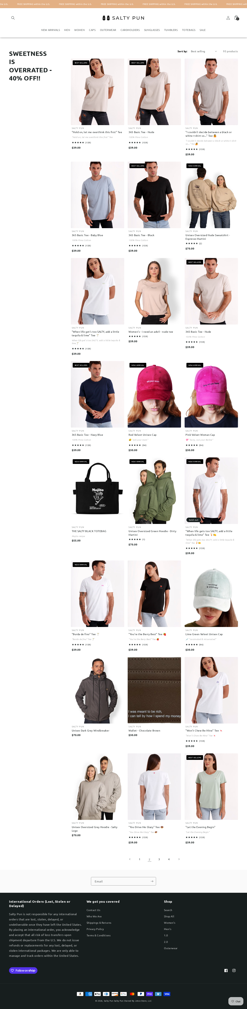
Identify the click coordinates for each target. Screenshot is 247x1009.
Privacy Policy (95, 929)
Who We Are (94, 916)
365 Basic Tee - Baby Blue (87, 235)
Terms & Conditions (99, 935)
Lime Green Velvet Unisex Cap (204, 634)
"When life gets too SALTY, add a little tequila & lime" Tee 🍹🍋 (209, 532)
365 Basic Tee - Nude (141, 132)
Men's (167, 929)
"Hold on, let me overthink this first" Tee (97, 132)
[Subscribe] (152, 881)
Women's (169, 922)
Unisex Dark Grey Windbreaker (90, 730)
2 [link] (149, 859)
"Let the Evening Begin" (201, 827)
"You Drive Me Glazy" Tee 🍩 (146, 827)
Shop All (169, 916)
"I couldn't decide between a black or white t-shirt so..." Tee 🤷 (209, 133)
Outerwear (170, 948)
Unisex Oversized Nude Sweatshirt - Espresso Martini (208, 236)
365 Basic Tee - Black (141, 235)
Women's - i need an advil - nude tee (151, 331)
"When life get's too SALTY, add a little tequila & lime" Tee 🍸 (95, 333)
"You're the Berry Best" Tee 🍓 (147, 634)
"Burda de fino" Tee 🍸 (86, 634)
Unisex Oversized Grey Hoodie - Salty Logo (95, 828)
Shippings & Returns (99, 922)
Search (168, 909)
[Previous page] (130, 859)
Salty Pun (108, 1000)
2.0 (166, 941)
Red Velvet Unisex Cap (143, 434)
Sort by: (182, 51)
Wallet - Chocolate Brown (144, 730)
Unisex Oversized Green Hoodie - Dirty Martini (152, 532)
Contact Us (93, 909)
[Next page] (179, 859)
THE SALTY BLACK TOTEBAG (89, 531)
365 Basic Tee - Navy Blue (87, 434)
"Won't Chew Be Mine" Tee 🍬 (204, 730)
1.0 (166, 935)
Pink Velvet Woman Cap (200, 434)
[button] (13, 18)
